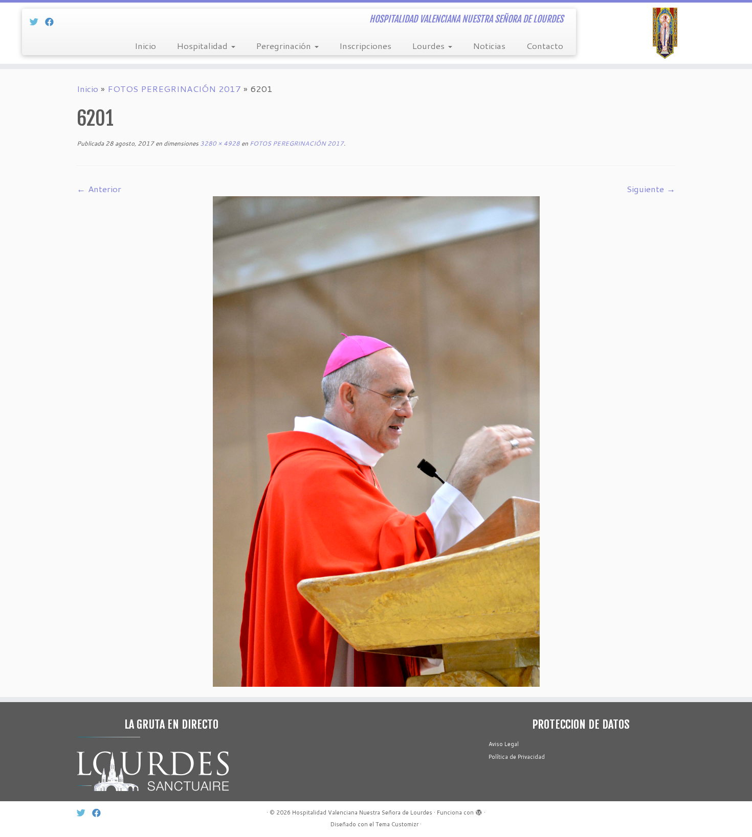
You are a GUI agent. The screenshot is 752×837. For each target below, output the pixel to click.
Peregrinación (285, 45)
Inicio (145, 45)
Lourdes (429, 45)
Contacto (544, 45)
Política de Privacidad (517, 757)
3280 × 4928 (219, 143)
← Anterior (99, 188)
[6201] (376, 440)
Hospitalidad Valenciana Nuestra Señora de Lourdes (362, 812)
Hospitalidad (203, 45)
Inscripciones (365, 45)
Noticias (489, 45)
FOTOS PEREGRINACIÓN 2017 (174, 88)
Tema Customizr (396, 824)
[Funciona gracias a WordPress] (478, 810)
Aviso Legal (504, 744)
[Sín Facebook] (52, 21)
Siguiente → (651, 188)
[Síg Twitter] (37, 21)
